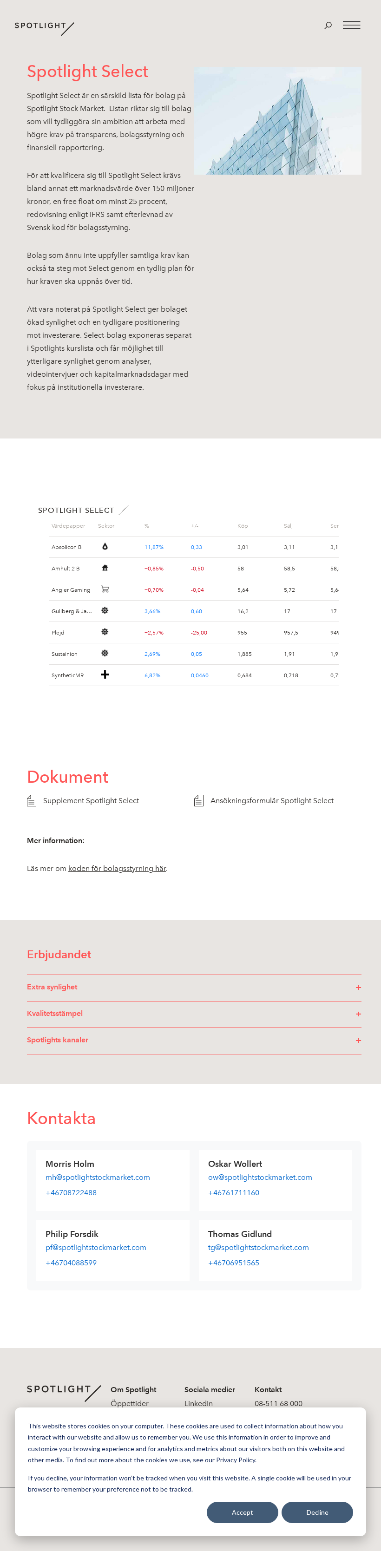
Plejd (58, 632)
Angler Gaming (71, 590)
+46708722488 (71, 1192)
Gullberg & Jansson (72, 611)
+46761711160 (233, 1192)
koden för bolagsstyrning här (117, 868)
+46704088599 (71, 1262)
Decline (317, 1512)
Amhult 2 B (66, 568)
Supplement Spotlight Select (91, 800)
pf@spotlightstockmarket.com (96, 1247)
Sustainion (65, 654)
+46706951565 (233, 1262)
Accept (242, 1512)
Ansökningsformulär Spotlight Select (272, 800)
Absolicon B (67, 547)
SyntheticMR (68, 675)
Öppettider (130, 1403)
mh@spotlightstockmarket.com (98, 1177)
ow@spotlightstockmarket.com (260, 1177)
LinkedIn (198, 1403)
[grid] (72, 526)
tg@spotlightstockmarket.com (258, 1247)
